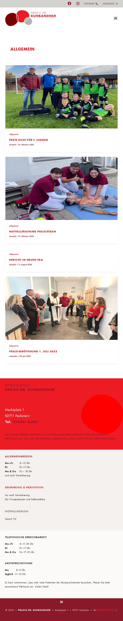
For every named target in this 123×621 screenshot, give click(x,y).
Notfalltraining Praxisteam (32, 231)
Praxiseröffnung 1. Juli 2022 (33, 351)
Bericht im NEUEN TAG (26, 259)
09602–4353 (25, 421)
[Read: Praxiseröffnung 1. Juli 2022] (61, 308)
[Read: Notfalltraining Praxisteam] (61, 188)
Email (61, 613)
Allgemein (13, 134)
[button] (115, 18)
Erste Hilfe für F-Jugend (28, 140)
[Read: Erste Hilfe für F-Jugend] (61, 96)
